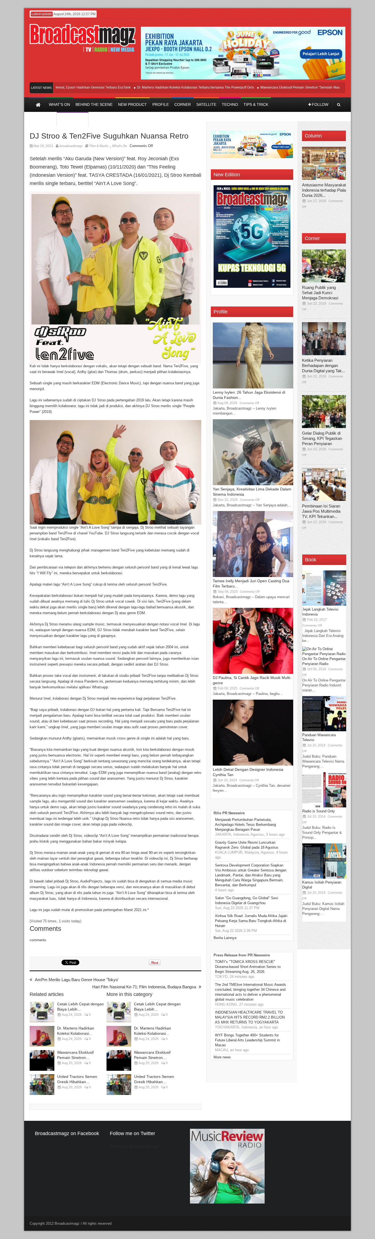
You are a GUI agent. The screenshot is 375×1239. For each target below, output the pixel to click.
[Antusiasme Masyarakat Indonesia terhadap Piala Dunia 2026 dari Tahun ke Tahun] (324, 163)
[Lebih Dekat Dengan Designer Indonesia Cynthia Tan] (254, 764)
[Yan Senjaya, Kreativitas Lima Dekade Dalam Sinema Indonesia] (254, 484)
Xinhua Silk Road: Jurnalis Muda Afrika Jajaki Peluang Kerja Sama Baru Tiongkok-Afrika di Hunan (251, 921)
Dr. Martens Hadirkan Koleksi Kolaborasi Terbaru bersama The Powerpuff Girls (173, 87)
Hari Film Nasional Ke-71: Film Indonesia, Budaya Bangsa (144, 986)
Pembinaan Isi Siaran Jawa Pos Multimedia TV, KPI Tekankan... (321, 511)
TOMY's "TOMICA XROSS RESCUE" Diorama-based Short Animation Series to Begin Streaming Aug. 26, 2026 (248, 967)
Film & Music (98, 146)
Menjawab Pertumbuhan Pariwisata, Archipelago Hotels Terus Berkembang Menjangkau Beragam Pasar (245, 825)
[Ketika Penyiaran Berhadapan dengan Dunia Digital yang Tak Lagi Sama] (324, 338)
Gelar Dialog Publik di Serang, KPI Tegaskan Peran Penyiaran (322, 438)
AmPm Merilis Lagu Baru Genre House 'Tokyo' (77, 979)
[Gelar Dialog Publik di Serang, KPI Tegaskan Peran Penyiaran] (324, 411)
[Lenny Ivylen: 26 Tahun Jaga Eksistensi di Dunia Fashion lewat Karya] (254, 387)
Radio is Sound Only (318, 811)
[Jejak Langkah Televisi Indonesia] (324, 604)
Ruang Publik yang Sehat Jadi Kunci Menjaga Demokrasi (320, 292)
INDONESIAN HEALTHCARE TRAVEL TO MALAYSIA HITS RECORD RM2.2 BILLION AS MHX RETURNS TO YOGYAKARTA (250, 1017)
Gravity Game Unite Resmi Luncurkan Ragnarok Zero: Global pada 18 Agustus (246, 844)
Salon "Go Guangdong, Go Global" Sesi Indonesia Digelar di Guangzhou (246, 900)
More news (222, 1057)
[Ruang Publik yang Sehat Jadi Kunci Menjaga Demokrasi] (324, 265)
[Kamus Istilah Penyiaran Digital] (324, 877)
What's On (119, 146)
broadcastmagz (71, 146)
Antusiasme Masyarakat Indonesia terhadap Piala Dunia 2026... (324, 190)
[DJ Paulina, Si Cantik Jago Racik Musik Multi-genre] (254, 672)
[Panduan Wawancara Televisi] (324, 730)
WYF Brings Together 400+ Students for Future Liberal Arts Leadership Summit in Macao (247, 1040)
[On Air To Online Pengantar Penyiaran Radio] (324, 654)
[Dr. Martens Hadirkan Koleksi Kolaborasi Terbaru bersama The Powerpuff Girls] (42, 1036)
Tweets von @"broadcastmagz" (135, 1146)
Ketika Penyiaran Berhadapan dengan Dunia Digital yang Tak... (323, 365)
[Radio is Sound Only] (324, 806)
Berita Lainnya (225, 938)
